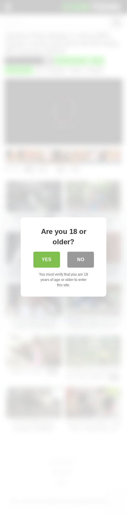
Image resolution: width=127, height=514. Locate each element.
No (80, 259)
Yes (46, 259)
